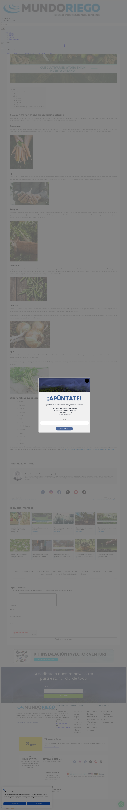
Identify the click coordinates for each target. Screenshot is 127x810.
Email (64, 419)
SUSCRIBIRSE (64, 428)
